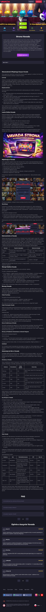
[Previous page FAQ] (18, 519)
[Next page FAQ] (27, 519)
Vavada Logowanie (23, 55)
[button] (44, 14)
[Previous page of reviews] (18, 581)
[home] (5, 1)
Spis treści (27, 589)
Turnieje (21, 589)
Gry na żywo (10, 589)
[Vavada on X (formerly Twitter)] (39, 595)
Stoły (16, 589)
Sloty (4, 589)
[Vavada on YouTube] (42, 595)
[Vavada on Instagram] (36, 595)
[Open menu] (44, 1)
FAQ (32, 589)
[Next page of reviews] (27, 581)
